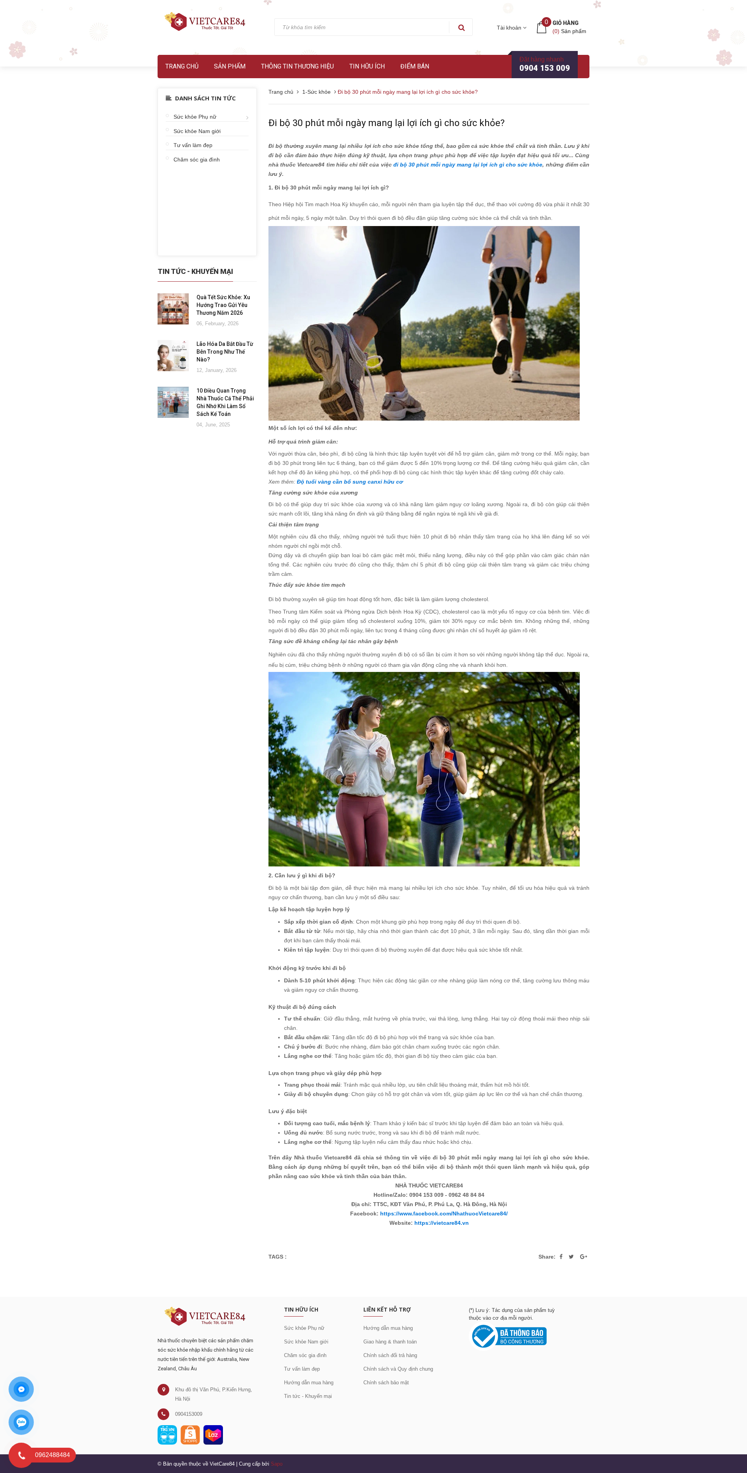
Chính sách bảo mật (386, 1382)
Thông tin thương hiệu (297, 66)
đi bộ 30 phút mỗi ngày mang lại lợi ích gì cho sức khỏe (468, 164)
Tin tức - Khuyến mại (308, 1396)
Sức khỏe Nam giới (197, 131)
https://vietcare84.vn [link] (441, 1223)
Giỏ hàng (565, 23)
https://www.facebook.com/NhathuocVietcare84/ (444, 1213)
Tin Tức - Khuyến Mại (195, 271)
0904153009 (188, 1414)
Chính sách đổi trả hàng (390, 1355)
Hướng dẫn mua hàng (308, 1382)
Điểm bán (414, 66)
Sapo (276, 1464)
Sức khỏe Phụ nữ (195, 117)
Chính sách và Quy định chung (398, 1369)
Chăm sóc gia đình (197, 159)
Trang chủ (181, 66)
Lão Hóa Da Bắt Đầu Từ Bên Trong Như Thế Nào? (224, 352)
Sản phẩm (229, 66)
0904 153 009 (544, 68)
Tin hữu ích (367, 66)
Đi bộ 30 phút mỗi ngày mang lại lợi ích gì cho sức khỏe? (386, 123)
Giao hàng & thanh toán (390, 1342)
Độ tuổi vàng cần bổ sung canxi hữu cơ (350, 482)
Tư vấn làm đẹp (193, 145)
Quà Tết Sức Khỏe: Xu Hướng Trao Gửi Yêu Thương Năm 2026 (223, 305)
